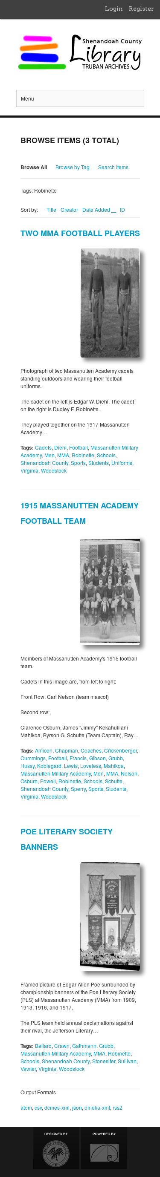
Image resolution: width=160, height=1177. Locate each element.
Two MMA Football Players (80, 233)
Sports (78, 462)
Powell (48, 781)
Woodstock (54, 470)
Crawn (62, 1045)
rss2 (117, 1107)
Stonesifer (103, 1060)
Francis (78, 758)
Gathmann (84, 1045)
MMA (63, 455)
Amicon (43, 750)
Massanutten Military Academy (55, 773)
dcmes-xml (57, 1107)
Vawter (28, 1068)
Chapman (66, 750)
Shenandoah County (44, 462)
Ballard (43, 1045)
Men (49, 455)
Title (51, 209)
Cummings (33, 758)
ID (122, 209)
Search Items (113, 166)
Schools (106, 455)
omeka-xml (97, 1107)
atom (26, 1107)
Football (78, 447)
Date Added (96, 209)
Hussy (27, 765)
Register (141, 8)
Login (114, 8)
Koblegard (49, 765)
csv (38, 1107)
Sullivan (127, 1060)
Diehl (60, 447)
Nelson (129, 773)
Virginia (29, 470)
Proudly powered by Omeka (104, 1148)
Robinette (83, 455)
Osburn (29, 781)
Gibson (97, 758)
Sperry (78, 788)
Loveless (90, 765)
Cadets (43, 447)
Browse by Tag (72, 166)
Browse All (33, 167)
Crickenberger (120, 750)
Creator (69, 209)
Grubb (115, 758)
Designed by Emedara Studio (56, 1148)
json (77, 1107)
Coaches (91, 750)
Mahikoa (114, 765)
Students (98, 462)
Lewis (71, 765)
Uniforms (121, 462)
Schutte (113, 781)
